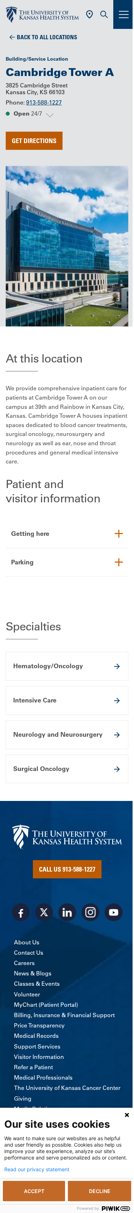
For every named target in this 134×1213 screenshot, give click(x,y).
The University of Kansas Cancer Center (67, 1087)
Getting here (30, 533)
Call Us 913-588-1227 (67, 869)
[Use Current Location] (89, 14)
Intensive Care (34, 700)
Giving (22, 1098)
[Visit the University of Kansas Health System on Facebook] (21, 912)
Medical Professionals (43, 1077)
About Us (26, 942)
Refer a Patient (33, 1067)
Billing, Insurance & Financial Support (64, 1015)
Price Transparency (39, 1025)
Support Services (37, 1046)
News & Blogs (32, 973)
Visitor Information (39, 1056)
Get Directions (34, 140)
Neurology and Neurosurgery (58, 734)
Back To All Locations (47, 37)
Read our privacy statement (36, 1169)
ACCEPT (34, 1191)
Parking (22, 562)
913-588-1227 (44, 102)
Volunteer (27, 994)
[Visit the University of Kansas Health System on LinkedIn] (67, 912)
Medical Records (36, 1035)
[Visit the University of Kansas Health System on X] (44, 912)
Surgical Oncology (41, 769)
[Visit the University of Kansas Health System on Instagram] (90, 912)
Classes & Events (37, 983)
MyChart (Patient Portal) (46, 1004)
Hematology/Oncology (48, 666)
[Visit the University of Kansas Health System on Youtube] (114, 912)
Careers (24, 962)
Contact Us (28, 952)
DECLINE (99, 1191)
